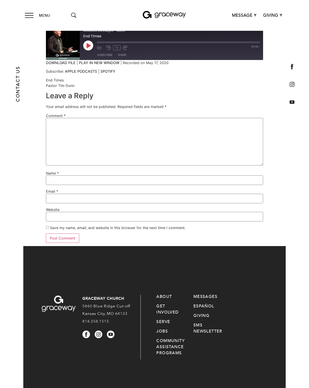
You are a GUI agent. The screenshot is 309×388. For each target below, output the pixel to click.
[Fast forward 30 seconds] (126, 48)
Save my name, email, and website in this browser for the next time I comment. (117, 228)
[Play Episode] (88, 45)
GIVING (201, 315)
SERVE (163, 321)
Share (122, 55)
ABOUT (164, 296)
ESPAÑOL (203, 306)
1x (116, 47)
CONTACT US (18, 84)
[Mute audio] (100, 48)
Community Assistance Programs (170, 346)
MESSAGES (205, 296)
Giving (270, 15)
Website (52, 209)
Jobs (162, 331)
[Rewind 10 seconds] (108, 48)
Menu (44, 15)
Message (242, 15)
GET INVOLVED (167, 309)
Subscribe (104, 55)
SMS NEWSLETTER (207, 328)
